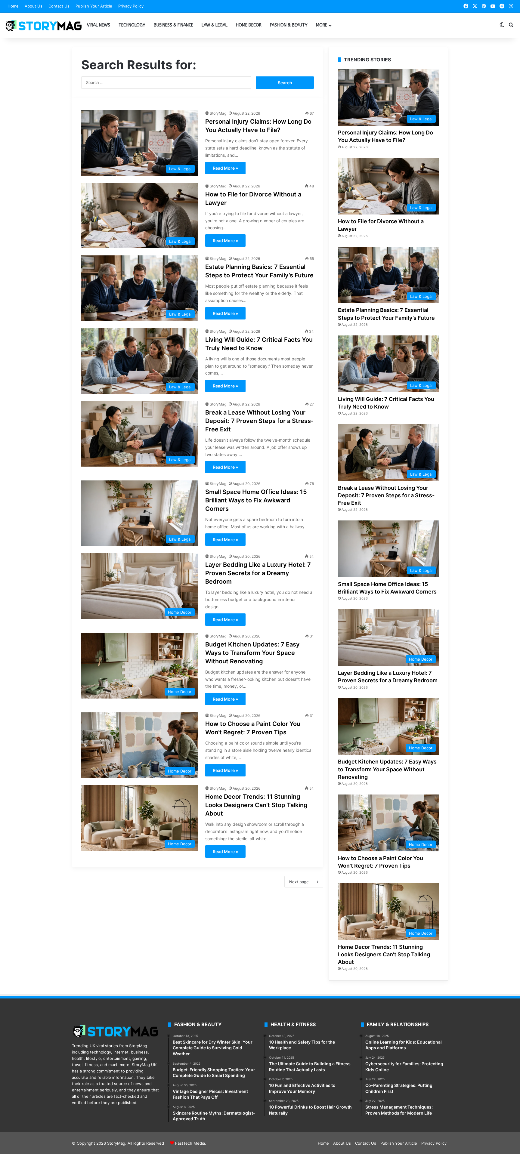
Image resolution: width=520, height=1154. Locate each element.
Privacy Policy (131, 6)
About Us (33, 6)
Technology (132, 25)
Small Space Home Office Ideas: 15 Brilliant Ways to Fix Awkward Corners (256, 500)
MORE (321, 25)
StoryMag (218, 113)
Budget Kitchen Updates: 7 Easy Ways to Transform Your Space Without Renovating (252, 653)
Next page (299, 881)
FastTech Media (190, 1143)
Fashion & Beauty (289, 25)
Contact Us (59, 6)
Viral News (98, 25)
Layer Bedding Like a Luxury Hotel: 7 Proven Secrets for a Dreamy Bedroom (258, 573)
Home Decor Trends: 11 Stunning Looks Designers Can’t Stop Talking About (256, 805)
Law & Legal (215, 25)
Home (13, 6)
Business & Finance (173, 25)
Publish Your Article (94, 6)
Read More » (225, 168)
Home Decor (249, 25)
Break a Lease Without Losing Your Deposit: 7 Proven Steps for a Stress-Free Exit (259, 421)
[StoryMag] (43, 25)
